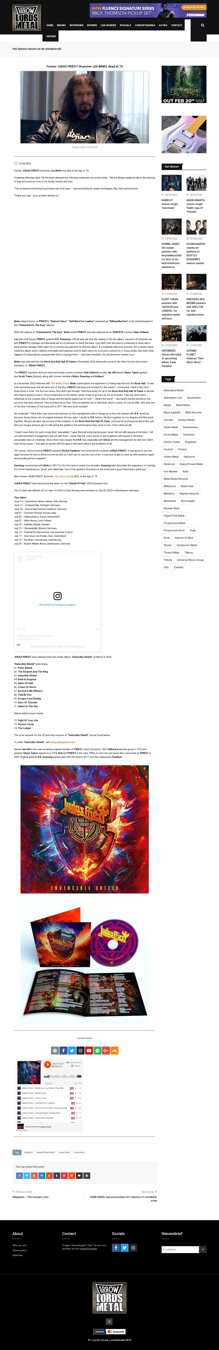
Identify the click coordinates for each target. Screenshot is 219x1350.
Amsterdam (194, 397)
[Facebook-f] (63, 1051)
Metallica (169, 493)
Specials (125, 25)
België (167, 405)
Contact (176, 25)
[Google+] (34, 1175)
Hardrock (169, 464)
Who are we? (19, 1245)
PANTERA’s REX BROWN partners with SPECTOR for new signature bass (196, 307)
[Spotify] (97, 1051)
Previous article (24, 1191)
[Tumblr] (56, 1175)
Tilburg (188, 552)
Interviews (76, 25)
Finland (182, 449)
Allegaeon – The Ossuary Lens (31, 1197)
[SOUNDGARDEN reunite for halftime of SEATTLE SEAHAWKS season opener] (196, 227)
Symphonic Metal (187, 545)
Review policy (20, 1250)
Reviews (92, 25)
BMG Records (193, 412)
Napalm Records (189, 493)
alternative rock (173, 397)
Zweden (178, 567)
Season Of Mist (184, 537)
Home (49, 25)
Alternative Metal (173, 390)
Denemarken (190, 427)
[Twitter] (72, 1051)
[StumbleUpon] (49, 1175)
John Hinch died (62, 476)
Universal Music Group (190, 559)
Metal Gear (187, 486)
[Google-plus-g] (106, 1051)
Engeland (28, 1152)
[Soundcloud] (114, 1051)
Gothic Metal (171, 456)
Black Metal (183, 405)
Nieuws (61, 25)
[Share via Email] (79, 1175)
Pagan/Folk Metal (174, 515)
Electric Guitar (172, 442)
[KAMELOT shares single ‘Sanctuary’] (172, 183)
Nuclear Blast (171, 508)
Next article (148, 1191)
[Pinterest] (64, 1175)
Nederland (170, 501)
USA (166, 567)
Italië (185, 471)
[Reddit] (71, 1175)
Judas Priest (64, 1152)
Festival (168, 449)
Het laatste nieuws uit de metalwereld (37, 48)
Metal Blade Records (176, 478)
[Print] (86, 1175)
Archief (51, 36)
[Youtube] (89, 1051)
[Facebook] (19, 1175)
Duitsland (188, 434)
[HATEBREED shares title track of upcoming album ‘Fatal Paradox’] (172, 333)
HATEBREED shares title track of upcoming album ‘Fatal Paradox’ (171, 358)
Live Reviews (108, 25)
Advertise (18, 1255)
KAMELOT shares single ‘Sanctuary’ (170, 204)
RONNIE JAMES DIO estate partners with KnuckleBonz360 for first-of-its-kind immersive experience (171, 255)
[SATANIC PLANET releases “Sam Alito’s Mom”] (196, 333)
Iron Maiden (171, 471)
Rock (167, 537)
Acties (163, 25)
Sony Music (79, 1152)
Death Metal (171, 427)
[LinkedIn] (41, 1175)
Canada (168, 419)
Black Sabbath (172, 412)
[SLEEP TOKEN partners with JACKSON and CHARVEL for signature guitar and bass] (172, 282)
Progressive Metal (174, 523)
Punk (193, 530)
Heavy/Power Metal (46, 1152)
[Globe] (55, 1051)
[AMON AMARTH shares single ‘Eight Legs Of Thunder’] (196, 183)
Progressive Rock (174, 530)
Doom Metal (171, 434)
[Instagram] (80, 1051)
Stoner (168, 545)
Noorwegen (188, 501)
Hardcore (189, 456)
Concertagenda (145, 25)
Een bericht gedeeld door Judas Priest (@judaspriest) (57, 646)
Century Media (186, 419)
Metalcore (170, 486)
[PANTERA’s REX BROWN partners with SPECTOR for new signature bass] (196, 282)
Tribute (168, 559)
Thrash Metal (171, 552)
